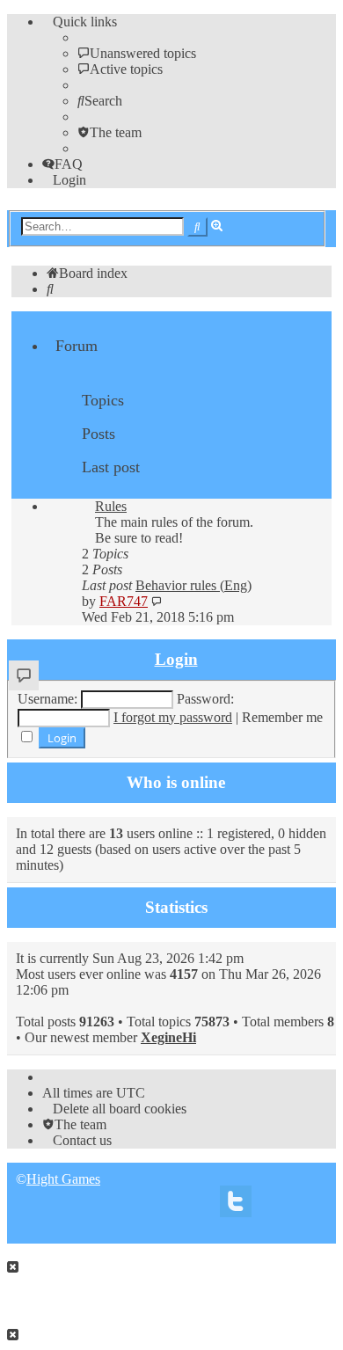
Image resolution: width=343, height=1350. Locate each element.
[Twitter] (236, 1206)
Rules (111, 506)
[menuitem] (136, 53)
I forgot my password (172, 717)
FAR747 (123, 601)
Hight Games (63, 1178)
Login (176, 659)
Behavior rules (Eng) (193, 585)
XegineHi (168, 1037)
